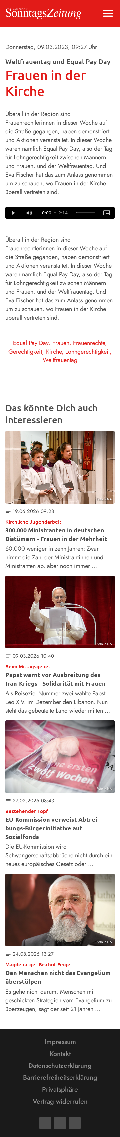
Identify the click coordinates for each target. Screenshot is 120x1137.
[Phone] (75, 1123)
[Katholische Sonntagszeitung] (43, 13)
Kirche (54, 351)
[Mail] (60, 1123)
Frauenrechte (89, 343)
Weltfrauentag (60, 360)
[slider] (85, 212)
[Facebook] (45, 1123)
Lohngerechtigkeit (87, 351)
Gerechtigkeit (25, 351)
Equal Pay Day (30, 343)
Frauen (60, 343)
